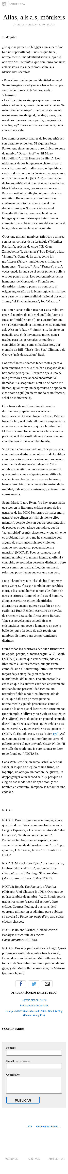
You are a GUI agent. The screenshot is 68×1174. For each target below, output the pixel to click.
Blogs (51, 24)
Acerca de (11, 1159)
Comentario (13, 1074)
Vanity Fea (17, 4)
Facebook (21, 983)
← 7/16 (28, 1126)
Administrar (57, 1159)
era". (56, 733)
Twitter (34, 983)
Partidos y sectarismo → (48, 1126)
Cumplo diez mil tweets (34, 999)
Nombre (11, 1047)
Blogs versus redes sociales (34, 1005)
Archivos (34, 1159)
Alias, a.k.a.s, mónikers (34, 17)
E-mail (18, 1061)
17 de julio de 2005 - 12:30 (29, 24)
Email (47, 983)
